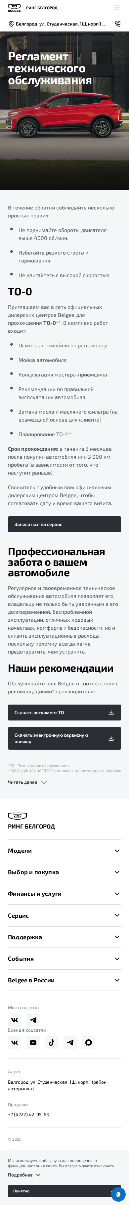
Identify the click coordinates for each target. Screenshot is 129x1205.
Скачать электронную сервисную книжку (51, 738)
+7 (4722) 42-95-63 (28, 1114)
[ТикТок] (51, 1042)
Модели (20, 850)
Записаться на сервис (38, 524)
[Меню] (117, 8)
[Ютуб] (33, 1042)
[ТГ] (33, 1020)
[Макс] (88, 1042)
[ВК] (14, 1020)
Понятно (21, 1190)
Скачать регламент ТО (39, 712)
